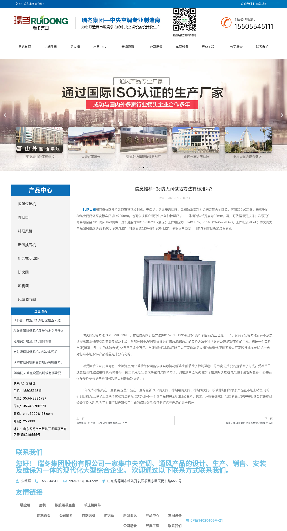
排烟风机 (50, 47)
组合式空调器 (28, 258)
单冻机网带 (92, 505)
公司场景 (156, 47)
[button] (139, 167)
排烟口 (23, 217)
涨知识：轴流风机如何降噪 (32, 341)
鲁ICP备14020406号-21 (204, 520)
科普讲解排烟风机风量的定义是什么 (38, 331)
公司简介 (236, 47)
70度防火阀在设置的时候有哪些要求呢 (40, 373)
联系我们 (262, 47)
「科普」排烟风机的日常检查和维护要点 (41, 320)
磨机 (42, 505)
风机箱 (23, 286)
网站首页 (24, 47)
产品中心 (99, 47)
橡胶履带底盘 (65, 505)
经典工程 (208, 47)
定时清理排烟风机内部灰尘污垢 (35, 352)
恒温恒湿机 (27, 204)
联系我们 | (247, 4)
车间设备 (182, 47)
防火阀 (75, 47)
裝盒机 (25, 505)
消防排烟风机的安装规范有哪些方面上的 (41, 362)
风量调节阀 (27, 299)
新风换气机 (27, 245)
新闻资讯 (128, 47)
